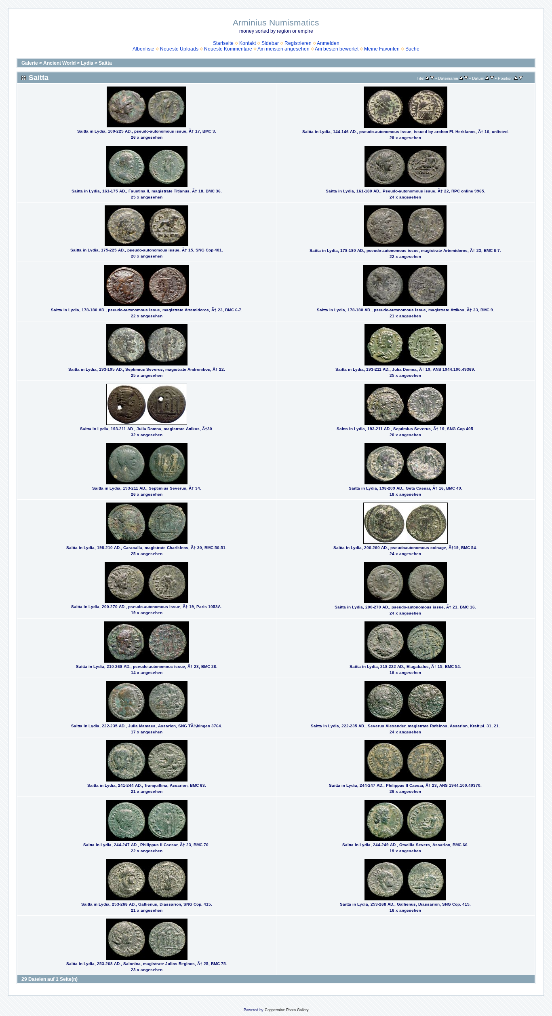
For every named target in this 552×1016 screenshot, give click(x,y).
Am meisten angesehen (283, 49)
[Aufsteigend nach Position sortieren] (516, 78)
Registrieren (298, 43)
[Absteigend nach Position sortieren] (521, 78)
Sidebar (270, 43)
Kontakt (247, 43)
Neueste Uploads (179, 49)
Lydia (87, 63)
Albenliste (143, 49)
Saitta (105, 63)
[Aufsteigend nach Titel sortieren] (427, 78)
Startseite (223, 43)
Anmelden (328, 43)
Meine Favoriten (382, 49)
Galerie (29, 63)
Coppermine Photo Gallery (287, 1010)
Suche (412, 49)
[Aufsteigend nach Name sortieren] (461, 78)
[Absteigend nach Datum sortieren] (492, 78)
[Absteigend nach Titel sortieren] (432, 78)
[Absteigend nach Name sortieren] (466, 78)
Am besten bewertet (336, 49)
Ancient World (59, 63)
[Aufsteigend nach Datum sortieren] (487, 78)
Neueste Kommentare (228, 49)
